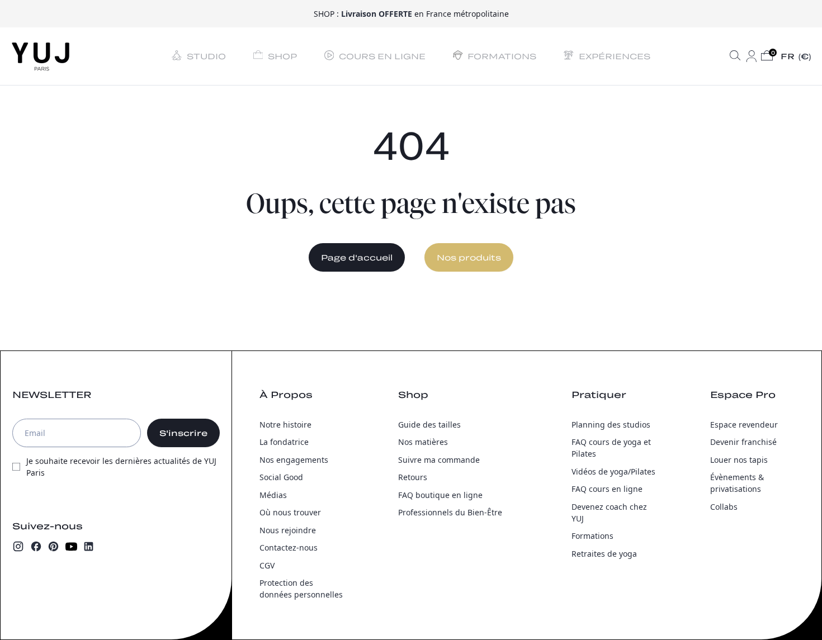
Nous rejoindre (287, 530)
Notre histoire (285, 424)
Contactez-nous (288, 547)
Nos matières (423, 442)
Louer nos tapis (739, 459)
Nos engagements (293, 459)
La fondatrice (284, 442)
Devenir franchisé (743, 442)
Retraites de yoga (604, 553)
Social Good (281, 477)
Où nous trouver (290, 512)
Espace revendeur (744, 424)
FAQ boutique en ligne (440, 495)
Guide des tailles (429, 424)
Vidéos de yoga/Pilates (613, 471)
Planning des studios (610, 424)
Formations (592, 535)
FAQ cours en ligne (607, 488)
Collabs (724, 506)
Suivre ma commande (439, 459)
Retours (412, 477)
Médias (273, 495)
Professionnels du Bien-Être (450, 512)
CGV (267, 565)
